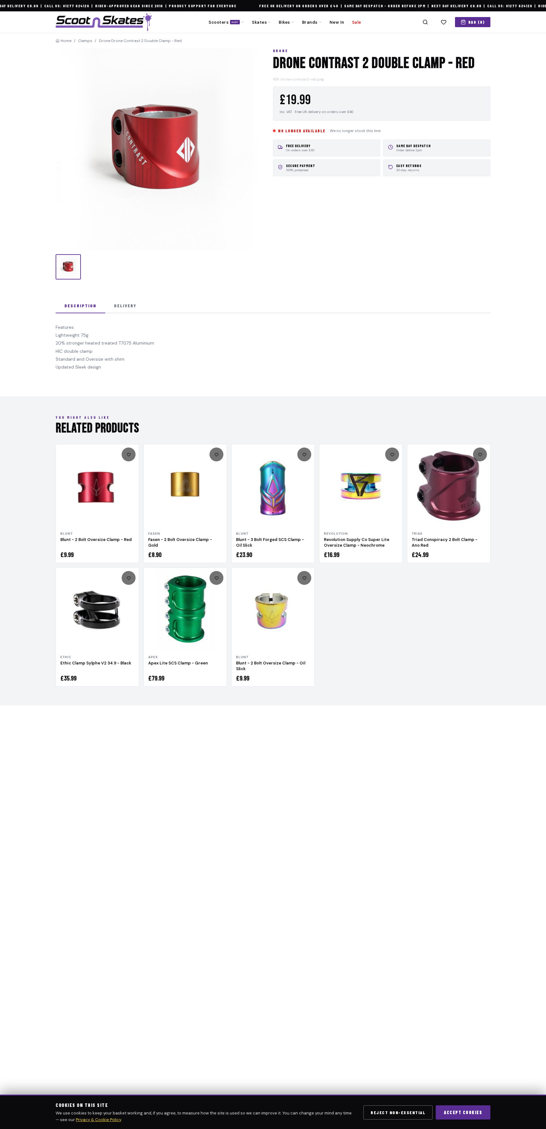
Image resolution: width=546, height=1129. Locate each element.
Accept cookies (463, 1112)
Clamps (85, 40)
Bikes (284, 22)
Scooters (223, 22)
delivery (125, 305)
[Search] (425, 22)
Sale (356, 22)
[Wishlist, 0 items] (444, 22)
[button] (157, 149)
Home (66, 40)
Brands (310, 22)
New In (337, 22)
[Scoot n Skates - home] (104, 22)
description (80, 305)
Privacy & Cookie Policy (98, 1119)
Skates (259, 22)
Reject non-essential (398, 1112)
